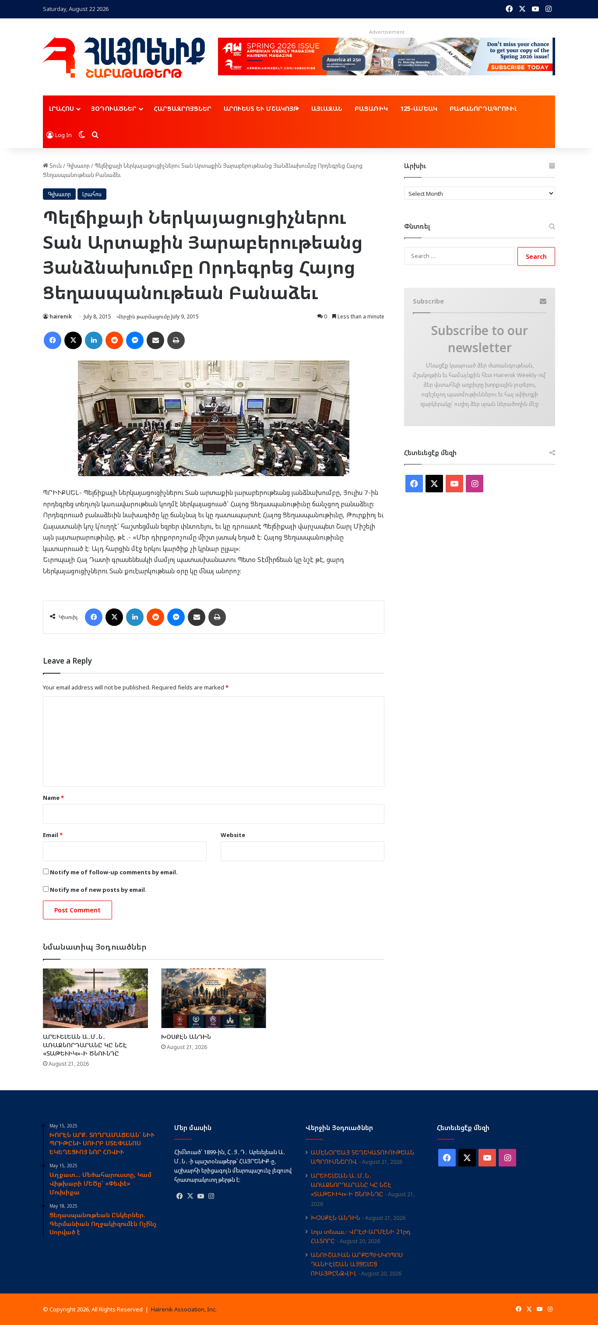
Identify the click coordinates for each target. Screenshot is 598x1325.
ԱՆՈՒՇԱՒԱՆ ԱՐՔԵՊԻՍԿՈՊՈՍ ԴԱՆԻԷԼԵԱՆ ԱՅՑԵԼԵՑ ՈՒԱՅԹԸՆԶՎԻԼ (357, 1264)
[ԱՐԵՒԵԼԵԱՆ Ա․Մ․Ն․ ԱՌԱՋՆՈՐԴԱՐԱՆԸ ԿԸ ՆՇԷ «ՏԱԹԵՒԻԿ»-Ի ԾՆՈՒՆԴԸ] (95, 998)
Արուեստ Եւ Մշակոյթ (261, 108)
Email (53, 835)
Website (233, 835)
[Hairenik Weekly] (124, 57)
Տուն (55, 166)
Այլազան (326, 108)
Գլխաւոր (78, 166)
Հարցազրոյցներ (182, 108)
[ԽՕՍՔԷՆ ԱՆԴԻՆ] (213, 998)
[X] (190, 1196)
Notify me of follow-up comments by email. (114, 872)
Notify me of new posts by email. (98, 890)
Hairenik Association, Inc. (184, 1309)
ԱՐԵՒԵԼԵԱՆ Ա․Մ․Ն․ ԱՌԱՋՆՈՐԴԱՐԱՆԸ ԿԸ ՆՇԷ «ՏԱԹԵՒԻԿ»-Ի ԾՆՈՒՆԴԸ (85, 1044)
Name (53, 798)
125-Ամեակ (418, 108)
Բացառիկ (371, 108)
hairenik (60, 316)
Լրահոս (61, 108)
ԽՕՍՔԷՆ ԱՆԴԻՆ (186, 1036)
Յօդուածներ (114, 108)
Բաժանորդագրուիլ (483, 108)
